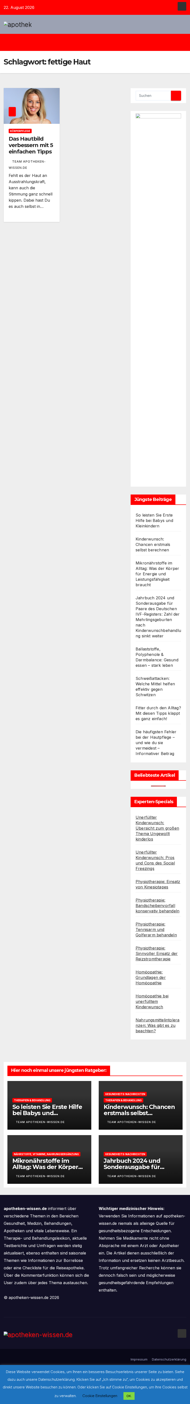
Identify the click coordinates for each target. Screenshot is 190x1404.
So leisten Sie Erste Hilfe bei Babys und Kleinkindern (154, 520)
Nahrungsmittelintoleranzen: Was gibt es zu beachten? (157, 1025)
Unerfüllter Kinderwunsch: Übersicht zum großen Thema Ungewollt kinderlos (157, 828)
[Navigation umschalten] (98, 42)
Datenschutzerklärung (169, 1359)
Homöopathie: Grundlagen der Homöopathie (151, 977)
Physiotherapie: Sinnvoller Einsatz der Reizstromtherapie (157, 953)
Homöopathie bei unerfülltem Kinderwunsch (152, 1001)
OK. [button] (129, 1396)
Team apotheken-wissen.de (40, 1122)
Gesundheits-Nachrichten (125, 1094)
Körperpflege (20, 131)
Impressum (139, 1359)
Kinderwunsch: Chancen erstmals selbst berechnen (153, 544)
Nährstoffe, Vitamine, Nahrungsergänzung (46, 1154)
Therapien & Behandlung (32, 1100)
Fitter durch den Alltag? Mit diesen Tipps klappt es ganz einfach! (158, 713)
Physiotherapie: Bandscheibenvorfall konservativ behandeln (157, 905)
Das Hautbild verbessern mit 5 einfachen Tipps (31, 145)
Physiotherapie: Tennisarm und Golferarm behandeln (156, 929)
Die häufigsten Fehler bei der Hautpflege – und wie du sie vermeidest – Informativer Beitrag (156, 742)
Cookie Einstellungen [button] (99, 1395)
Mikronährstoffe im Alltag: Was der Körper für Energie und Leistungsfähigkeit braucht (157, 574)
